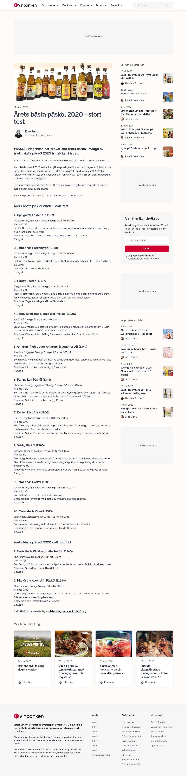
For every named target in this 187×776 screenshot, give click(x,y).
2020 (94, 750)
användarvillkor (135, 258)
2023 (94, 736)
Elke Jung (126, 755)
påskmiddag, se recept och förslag (67, 611)
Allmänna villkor (159, 736)
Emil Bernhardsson (131, 731)
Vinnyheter (48, 5)
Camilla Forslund (130, 745)
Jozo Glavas (128, 722)
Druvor (100, 5)
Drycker (84, 5)
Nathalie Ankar (129, 750)
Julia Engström (129, 741)
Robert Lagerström (131, 736)
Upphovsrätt (157, 745)
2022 (94, 741)
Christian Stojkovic (131, 727)
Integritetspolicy (159, 741)
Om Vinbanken (158, 722)
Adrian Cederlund (130, 759)
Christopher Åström (131, 764)
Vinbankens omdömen (162, 727)
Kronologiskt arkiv (101, 755)
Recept (115, 5)
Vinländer (67, 5)
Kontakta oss (157, 731)
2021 (94, 745)
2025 (94, 727)
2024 (94, 731)
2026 (94, 722)
